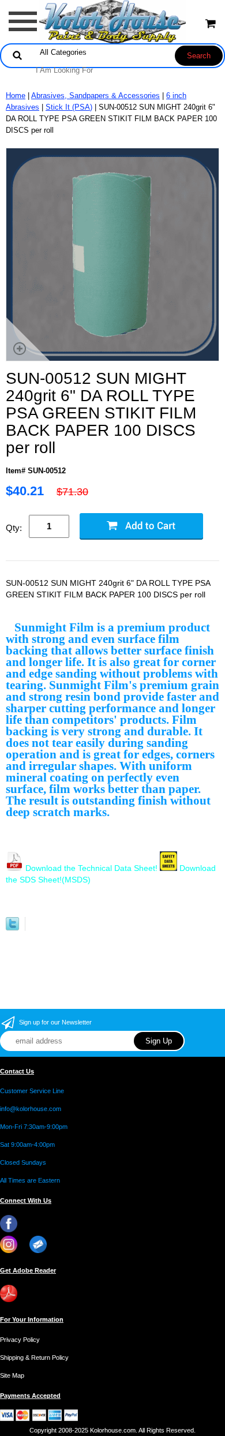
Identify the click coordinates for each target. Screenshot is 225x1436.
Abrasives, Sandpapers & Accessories (95, 95)
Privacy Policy (20, 1339)
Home (15, 95)
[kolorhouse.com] (112, 21)
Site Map (12, 1375)
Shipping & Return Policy (34, 1357)
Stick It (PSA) (69, 107)
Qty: (14, 528)
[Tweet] (12, 927)
